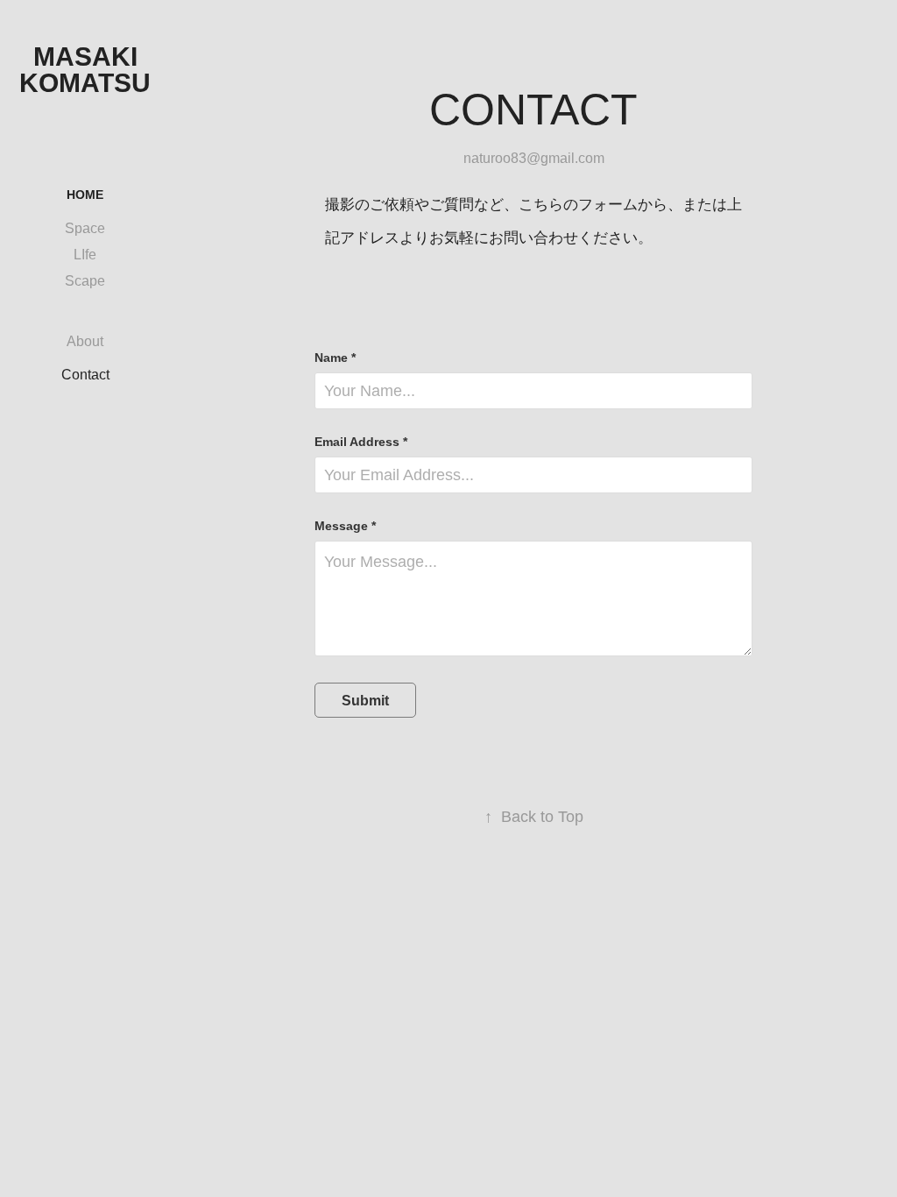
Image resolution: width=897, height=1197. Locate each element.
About (85, 341)
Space (85, 228)
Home (85, 195)
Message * (345, 526)
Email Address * (360, 442)
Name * (335, 357)
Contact (85, 374)
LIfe (85, 254)
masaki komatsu (85, 69)
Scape (85, 280)
